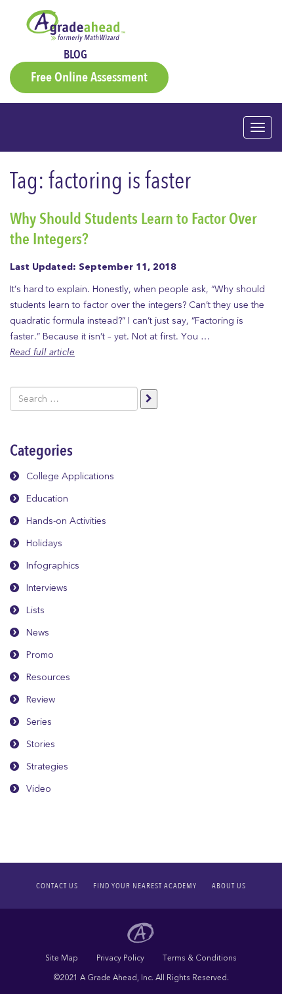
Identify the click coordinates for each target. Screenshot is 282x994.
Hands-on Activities (66, 521)
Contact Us (57, 885)
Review (40, 699)
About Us (229, 885)
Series (39, 722)
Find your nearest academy (145, 885)
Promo (40, 655)
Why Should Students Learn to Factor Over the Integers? (133, 229)
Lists (35, 610)
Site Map (61, 958)
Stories (40, 744)
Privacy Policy (120, 958)
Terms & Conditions (200, 958)
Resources (48, 677)
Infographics (52, 565)
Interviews (47, 588)
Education (47, 498)
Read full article (42, 352)
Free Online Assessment (89, 77)
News (37, 632)
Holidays (44, 543)
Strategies (47, 766)
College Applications (70, 476)
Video (38, 789)
